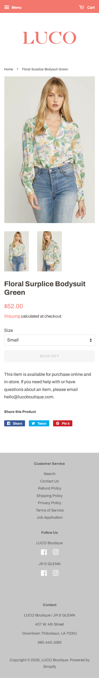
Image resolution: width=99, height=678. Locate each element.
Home (8, 69)
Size (8, 330)
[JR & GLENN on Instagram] (56, 574)
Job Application (50, 517)
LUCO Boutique (55, 660)
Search (50, 474)
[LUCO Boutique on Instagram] (56, 553)
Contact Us (49, 481)
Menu (16, 7)
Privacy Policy (49, 503)
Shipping (12, 316)
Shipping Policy (50, 496)
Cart (90, 7)
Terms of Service (50, 510)
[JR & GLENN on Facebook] (44, 574)
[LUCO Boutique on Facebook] (44, 553)
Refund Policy (49, 488)
